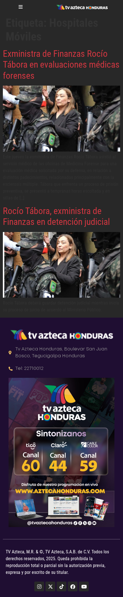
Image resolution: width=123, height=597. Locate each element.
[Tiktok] (61, 586)
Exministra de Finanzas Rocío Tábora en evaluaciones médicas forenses (61, 64)
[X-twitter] (50, 586)
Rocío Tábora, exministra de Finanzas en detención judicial (56, 216)
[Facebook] (73, 586)
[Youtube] (84, 586)
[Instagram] (39, 586)
